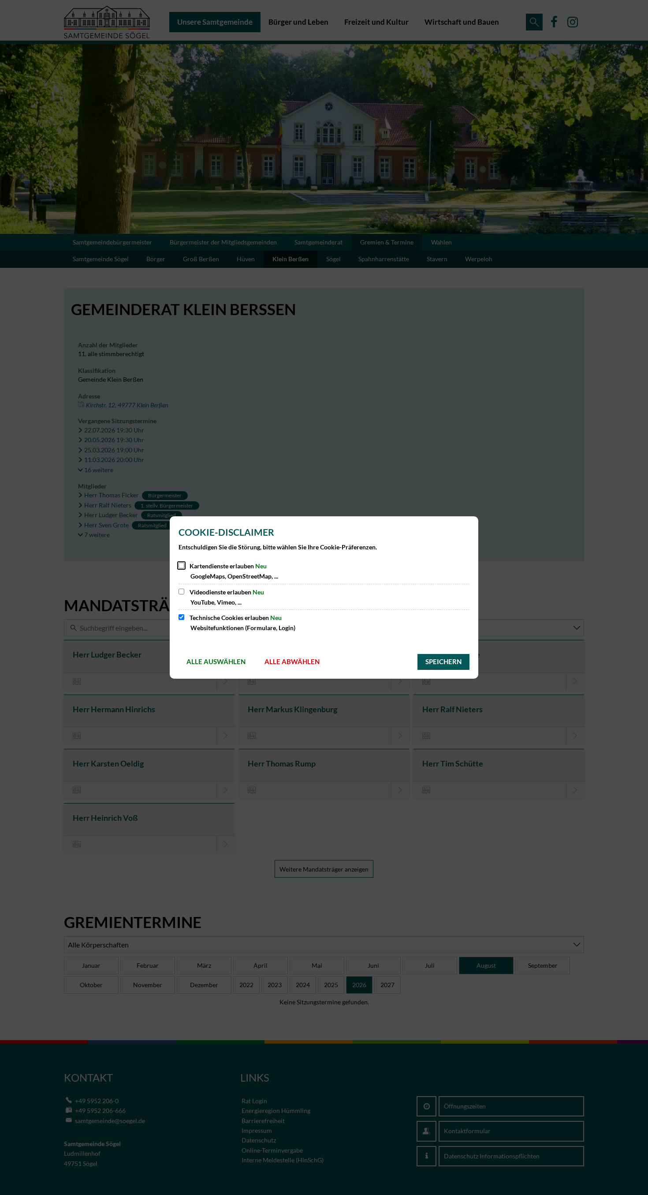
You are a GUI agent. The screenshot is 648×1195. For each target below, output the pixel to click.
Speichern (443, 661)
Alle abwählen (292, 661)
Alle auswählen (216, 661)
